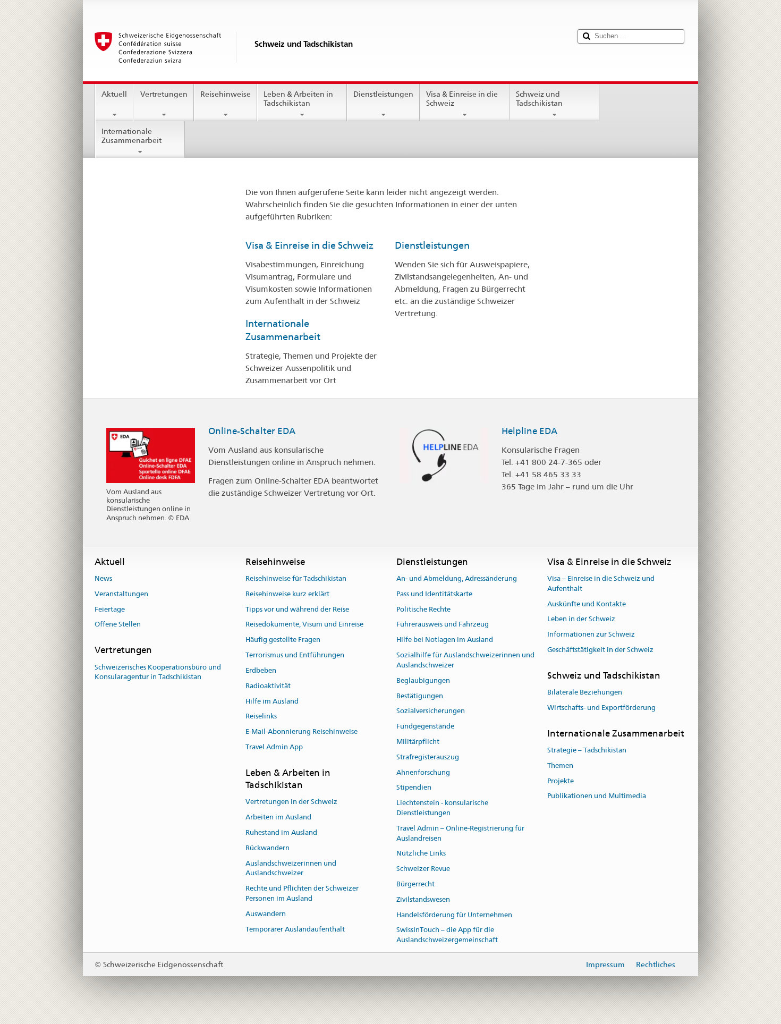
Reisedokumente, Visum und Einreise (304, 625)
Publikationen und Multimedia (596, 796)
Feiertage (110, 609)
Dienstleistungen (383, 94)
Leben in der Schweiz (581, 619)
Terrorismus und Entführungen (294, 655)
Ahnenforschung (423, 772)
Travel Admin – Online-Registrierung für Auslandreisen (460, 833)
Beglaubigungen (423, 680)
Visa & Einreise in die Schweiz (462, 98)
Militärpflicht (417, 742)
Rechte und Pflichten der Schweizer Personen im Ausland (302, 894)
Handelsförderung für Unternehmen (454, 915)
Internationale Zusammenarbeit (131, 136)
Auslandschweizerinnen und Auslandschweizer (290, 868)
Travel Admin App (274, 747)
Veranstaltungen (121, 594)
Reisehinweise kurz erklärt (287, 594)
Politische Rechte (423, 609)
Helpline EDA (529, 431)
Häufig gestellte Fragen (282, 640)
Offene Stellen (118, 625)
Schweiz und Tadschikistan (539, 98)
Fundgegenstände (425, 726)
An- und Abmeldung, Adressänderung (456, 578)
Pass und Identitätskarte (434, 594)
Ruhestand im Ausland (281, 832)
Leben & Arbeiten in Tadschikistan (298, 98)
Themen (560, 765)
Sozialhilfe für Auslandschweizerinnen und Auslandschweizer (465, 660)
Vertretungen (164, 94)
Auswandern (265, 914)
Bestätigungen (419, 696)
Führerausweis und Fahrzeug (442, 625)
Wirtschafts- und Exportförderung (601, 708)
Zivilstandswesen (423, 899)
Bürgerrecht (415, 884)
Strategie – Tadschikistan (586, 750)
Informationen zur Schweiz (591, 635)
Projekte (560, 781)
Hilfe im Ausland (272, 701)
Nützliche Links (421, 854)
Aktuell (114, 94)
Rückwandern (267, 848)
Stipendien (413, 788)
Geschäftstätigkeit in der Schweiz (600, 650)
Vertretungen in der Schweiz (291, 802)
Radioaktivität (268, 686)
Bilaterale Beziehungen (584, 692)
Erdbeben (260, 670)
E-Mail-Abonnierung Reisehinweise (301, 731)
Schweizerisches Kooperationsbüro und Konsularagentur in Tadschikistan (158, 672)
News (103, 578)
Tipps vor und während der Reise (297, 609)
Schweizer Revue (423, 869)
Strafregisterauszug (427, 757)
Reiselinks (261, 717)
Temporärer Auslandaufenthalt (295, 929)
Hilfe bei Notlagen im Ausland (444, 640)
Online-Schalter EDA (251, 431)
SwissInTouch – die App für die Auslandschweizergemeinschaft (447, 935)
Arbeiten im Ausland (278, 817)
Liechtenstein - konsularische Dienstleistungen (442, 808)
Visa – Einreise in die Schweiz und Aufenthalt (601, 583)
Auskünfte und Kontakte (586, 604)
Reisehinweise (225, 94)
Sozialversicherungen (430, 711)
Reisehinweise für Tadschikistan (295, 578)
